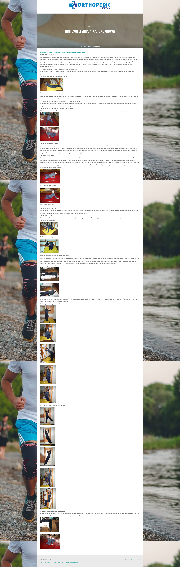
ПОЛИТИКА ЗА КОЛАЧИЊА (59, 562)
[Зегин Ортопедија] (90, 5)
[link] (79, 12)
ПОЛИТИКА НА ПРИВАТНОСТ (46, 562)
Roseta (131, 559)
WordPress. (137, 559)
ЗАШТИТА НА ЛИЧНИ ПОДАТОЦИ (72, 562)
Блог (89, 27)
